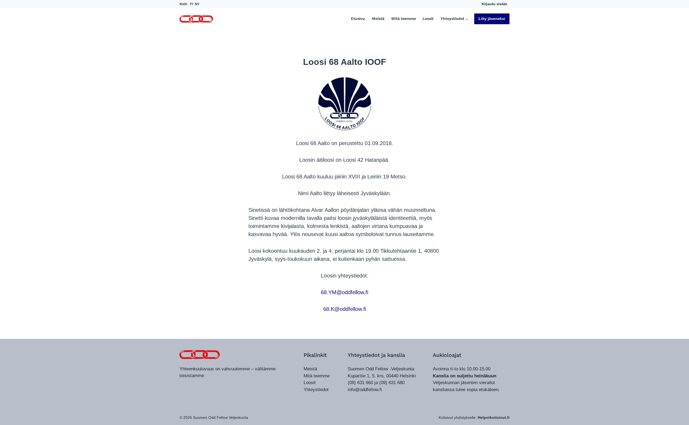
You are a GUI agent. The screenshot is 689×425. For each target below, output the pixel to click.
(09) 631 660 (360, 382)
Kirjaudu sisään (494, 4)
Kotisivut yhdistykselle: (474, 417)
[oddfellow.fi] (200, 354)
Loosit (428, 18)
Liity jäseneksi (492, 18)
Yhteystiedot (316, 389)
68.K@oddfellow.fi (344, 309)
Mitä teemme (403, 18)
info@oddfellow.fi (365, 389)
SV (197, 4)
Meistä (378, 18)
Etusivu (358, 18)
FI (191, 4)
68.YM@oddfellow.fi (344, 292)
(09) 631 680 (392, 382)
